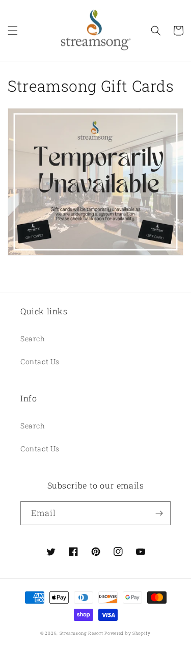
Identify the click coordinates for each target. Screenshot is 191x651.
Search (32, 338)
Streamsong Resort (81, 633)
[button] (13, 30)
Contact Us (40, 361)
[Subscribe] (159, 513)
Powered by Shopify (127, 633)
